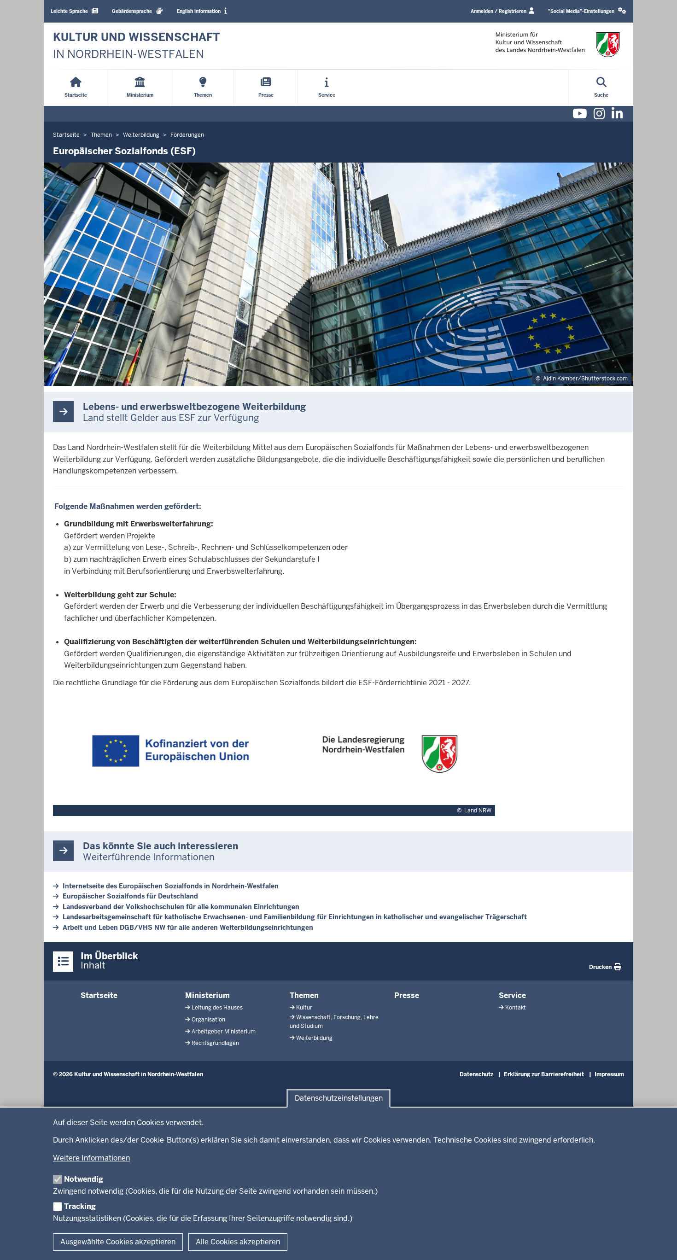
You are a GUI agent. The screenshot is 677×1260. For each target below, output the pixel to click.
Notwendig (83, 1179)
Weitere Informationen (91, 1158)
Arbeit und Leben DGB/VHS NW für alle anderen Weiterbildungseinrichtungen (188, 927)
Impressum (609, 1074)
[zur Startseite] (557, 44)
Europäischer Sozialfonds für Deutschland (130, 896)
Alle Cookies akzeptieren (238, 1242)
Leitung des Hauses (217, 1007)
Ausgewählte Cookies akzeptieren (117, 1242)
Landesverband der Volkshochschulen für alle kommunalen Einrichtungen (181, 907)
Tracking (80, 1206)
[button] (587, 11)
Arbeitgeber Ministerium (224, 1031)
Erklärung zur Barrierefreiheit (544, 1074)
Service (512, 995)
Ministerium (207, 995)
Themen (304, 995)
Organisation (208, 1019)
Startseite (99, 995)
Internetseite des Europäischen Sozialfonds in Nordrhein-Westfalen (171, 886)
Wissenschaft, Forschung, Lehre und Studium (334, 1022)
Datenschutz (476, 1074)
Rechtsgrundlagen (215, 1043)
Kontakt (515, 1007)
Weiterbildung (314, 1038)
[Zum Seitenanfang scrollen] (658, 1243)
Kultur (304, 1007)
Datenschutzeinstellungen (339, 1098)
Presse (406, 995)
